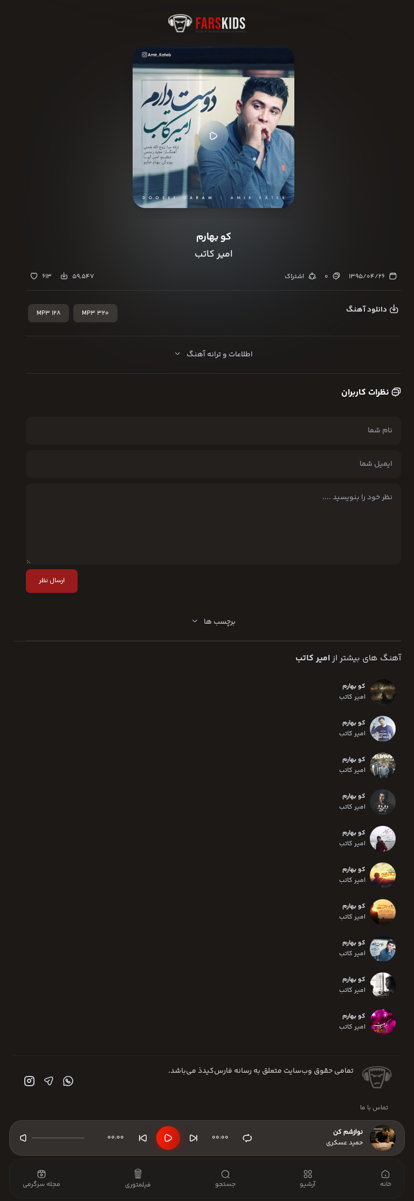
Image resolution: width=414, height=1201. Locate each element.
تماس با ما (374, 1108)
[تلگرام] (47, 1081)
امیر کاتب (312, 658)
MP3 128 (48, 313)
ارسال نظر (52, 581)
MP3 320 (95, 313)
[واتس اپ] (66, 1081)
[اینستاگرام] (28, 1081)
